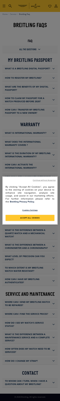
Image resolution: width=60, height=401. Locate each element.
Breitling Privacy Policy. (22, 202)
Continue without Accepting (44, 180)
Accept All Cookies (30, 218)
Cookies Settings (30, 210)
